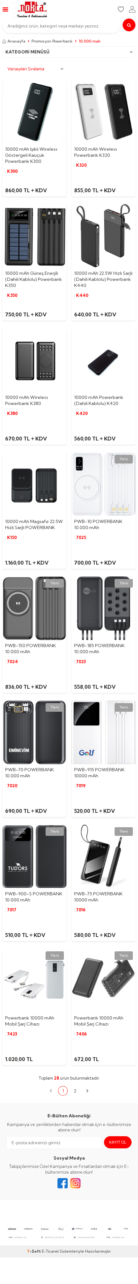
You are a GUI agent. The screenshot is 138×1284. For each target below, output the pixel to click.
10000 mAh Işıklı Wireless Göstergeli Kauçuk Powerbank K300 (31, 155)
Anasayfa (16, 41)
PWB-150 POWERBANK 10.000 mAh (30, 648)
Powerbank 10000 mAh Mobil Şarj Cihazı (29, 1021)
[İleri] (87, 1090)
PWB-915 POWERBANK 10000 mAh (99, 773)
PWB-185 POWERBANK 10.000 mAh (99, 648)
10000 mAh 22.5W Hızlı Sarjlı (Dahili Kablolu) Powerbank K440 (103, 279)
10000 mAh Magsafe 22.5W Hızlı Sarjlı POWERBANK (34, 524)
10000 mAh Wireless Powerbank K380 (26, 400)
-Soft (34, 1251)
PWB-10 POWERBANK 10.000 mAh (98, 524)
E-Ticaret (50, 1251)
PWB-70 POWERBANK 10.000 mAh (29, 773)
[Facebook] (62, 1183)
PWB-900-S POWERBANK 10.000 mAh (33, 897)
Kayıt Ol (117, 1142)
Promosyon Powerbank (52, 41)
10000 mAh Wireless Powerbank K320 (95, 152)
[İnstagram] (75, 1183)
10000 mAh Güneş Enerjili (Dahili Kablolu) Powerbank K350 (33, 279)
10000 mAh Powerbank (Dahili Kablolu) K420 (98, 400)
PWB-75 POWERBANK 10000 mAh (98, 897)
